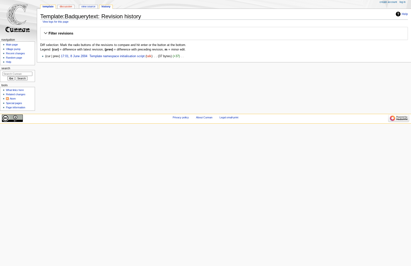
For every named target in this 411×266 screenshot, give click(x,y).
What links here (15, 90)
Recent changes (15, 53)
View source (88, 6)
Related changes (15, 94)
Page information (15, 107)
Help (405, 14)
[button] (224, 33)
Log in (403, 1)
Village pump (13, 49)
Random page (14, 57)
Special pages (14, 103)
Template (48, 6)
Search (5, 68)
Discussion (66, 6)
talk (149, 56)
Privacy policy (181, 117)
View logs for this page (55, 21)
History (106, 6)
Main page (12, 44)
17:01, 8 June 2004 (74, 56)
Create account (388, 1)
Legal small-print (229, 117)
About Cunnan (204, 117)
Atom (13, 98)
